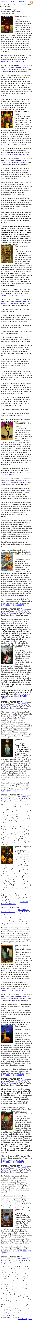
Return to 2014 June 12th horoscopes (13, 1)
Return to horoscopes (8, 1315)
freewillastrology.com (25, 1319)
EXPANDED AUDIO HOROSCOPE (12, 61)
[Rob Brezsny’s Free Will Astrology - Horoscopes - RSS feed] (31, 2)
